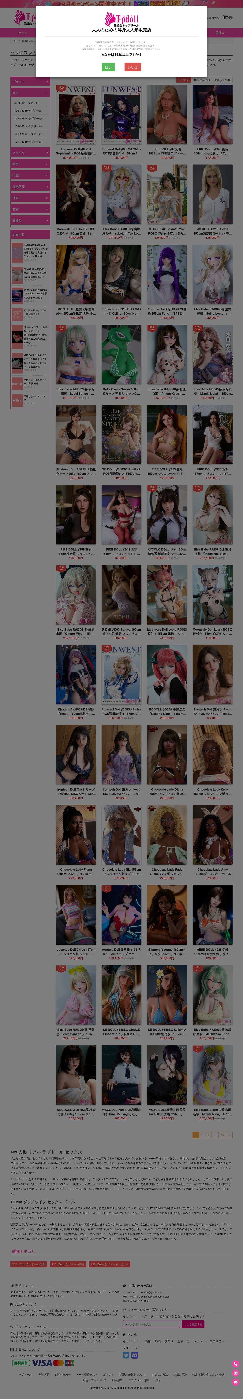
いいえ (133, 67)
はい (108, 67)
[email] (235, 1373)
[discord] (235, 1382)
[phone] (235, 1364)
